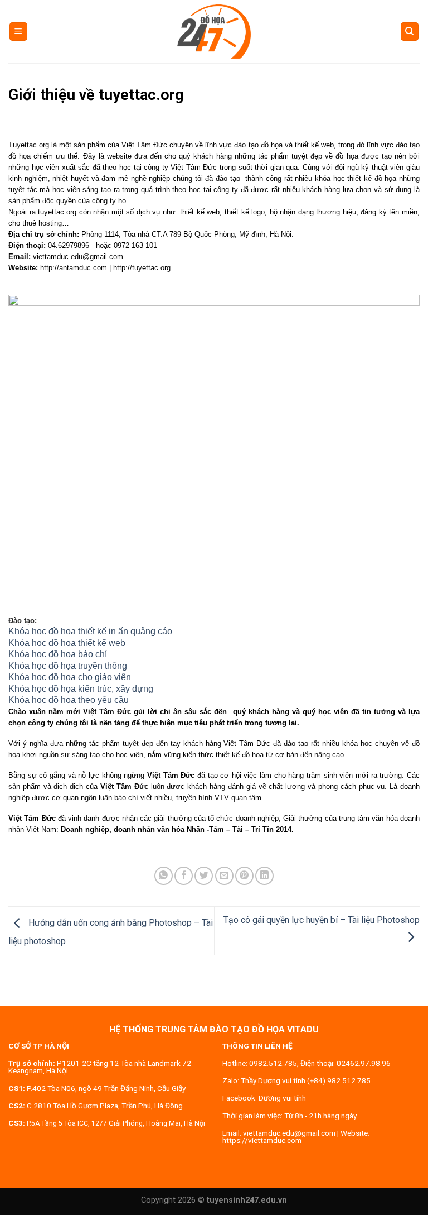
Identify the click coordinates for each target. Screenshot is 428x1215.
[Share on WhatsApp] (163, 876)
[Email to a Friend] (224, 876)
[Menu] (18, 31)
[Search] (410, 31)
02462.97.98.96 (364, 1063)
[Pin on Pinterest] (244, 876)
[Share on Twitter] (203, 876)
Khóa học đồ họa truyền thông (67, 666)
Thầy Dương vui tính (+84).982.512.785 (306, 1080)
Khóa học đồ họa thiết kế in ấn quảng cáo (90, 631)
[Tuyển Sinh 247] (214, 31)
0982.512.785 (273, 1063)
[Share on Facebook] (183, 876)
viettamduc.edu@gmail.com (289, 1132)
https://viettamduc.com (261, 1140)
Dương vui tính (282, 1097)
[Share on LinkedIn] (264, 876)
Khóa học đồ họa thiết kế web (66, 643)
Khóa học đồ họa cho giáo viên (69, 677)
